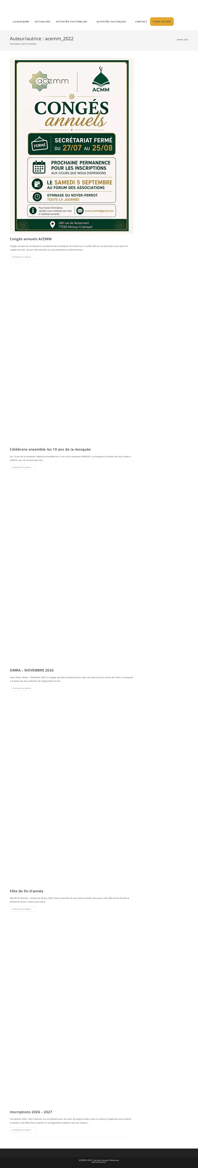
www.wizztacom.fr (99, 1162)
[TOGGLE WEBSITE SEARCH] (177, 21)
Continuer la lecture (24, 256)
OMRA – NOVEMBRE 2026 (32, 670)
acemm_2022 (182, 39)
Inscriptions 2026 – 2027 (31, 1111)
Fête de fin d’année (26, 891)
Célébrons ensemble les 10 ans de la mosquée (50, 449)
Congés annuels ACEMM (31, 238)
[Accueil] (173, 39)
